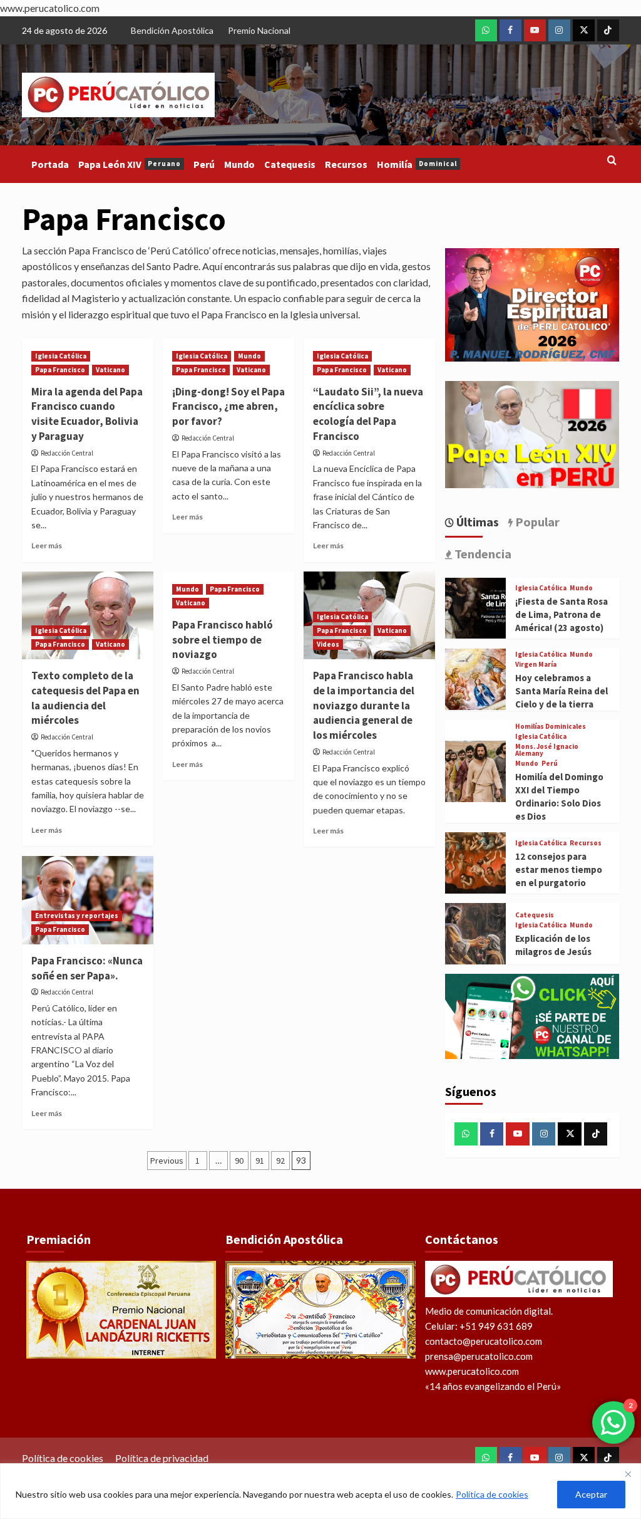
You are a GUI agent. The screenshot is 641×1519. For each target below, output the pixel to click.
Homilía (417, 164)
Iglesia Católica (60, 356)
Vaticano (110, 369)
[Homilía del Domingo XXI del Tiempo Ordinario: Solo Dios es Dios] (475, 770)
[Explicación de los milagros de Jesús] (475, 932)
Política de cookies (492, 1494)
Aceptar (591, 1494)
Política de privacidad (161, 1458)
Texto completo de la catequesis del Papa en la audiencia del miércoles (85, 698)
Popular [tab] (536, 522)
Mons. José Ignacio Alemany (546, 750)
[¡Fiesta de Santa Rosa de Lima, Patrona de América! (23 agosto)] (475, 606)
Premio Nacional (259, 30)
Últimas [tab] (476, 522)
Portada (50, 164)
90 (239, 1160)
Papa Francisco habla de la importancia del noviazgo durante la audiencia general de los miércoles (363, 705)
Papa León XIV (129, 164)
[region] (320, 1491)
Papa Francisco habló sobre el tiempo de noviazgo (222, 640)
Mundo (239, 164)
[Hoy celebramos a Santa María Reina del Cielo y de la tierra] (475, 678)
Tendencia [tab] (481, 553)
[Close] (627, 1473)
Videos (328, 644)
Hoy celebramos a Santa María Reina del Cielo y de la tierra (561, 691)
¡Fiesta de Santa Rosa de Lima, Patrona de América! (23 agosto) (561, 614)
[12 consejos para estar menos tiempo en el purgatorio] (475, 861)
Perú (204, 164)
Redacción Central (67, 453)
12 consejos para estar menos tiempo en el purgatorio (558, 869)
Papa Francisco (60, 369)
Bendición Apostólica (172, 30)
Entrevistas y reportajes (76, 915)
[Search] (612, 161)
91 (259, 1160)
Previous (166, 1160)
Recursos (346, 164)
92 (280, 1160)
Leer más (46, 545)
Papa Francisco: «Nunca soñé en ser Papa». (87, 968)
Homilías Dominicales (550, 726)
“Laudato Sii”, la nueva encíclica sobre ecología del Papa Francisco (368, 414)
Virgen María (535, 664)
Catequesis (289, 164)
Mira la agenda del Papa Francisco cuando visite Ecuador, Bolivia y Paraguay (87, 414)
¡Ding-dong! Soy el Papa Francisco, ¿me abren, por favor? (228, 407)
